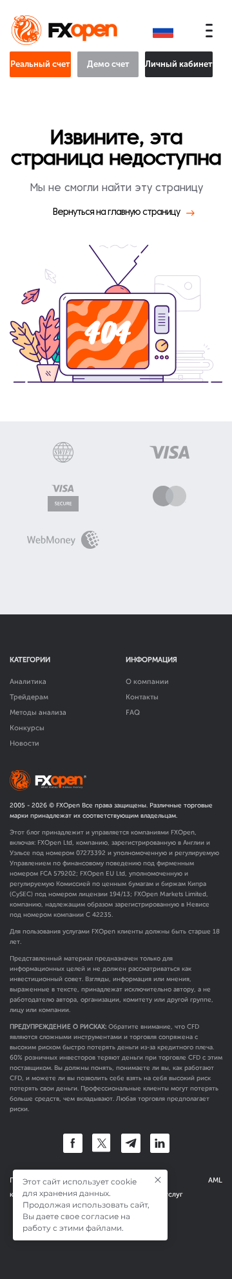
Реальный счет (40, 64)
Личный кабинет (179, 64)
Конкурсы (27, 728)
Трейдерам (29, 697)
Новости (24, 743)
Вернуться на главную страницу (116, 212)
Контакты (142, 697)
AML (215, 1180)
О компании (147, 681)
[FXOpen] (67, 30)
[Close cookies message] (158, 1180)
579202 (64, 874)
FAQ (133, 712)
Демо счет (108, 64)
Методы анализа (38, 712)
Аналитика (28, 681)
